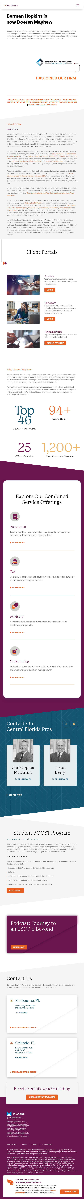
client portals (36, 105)
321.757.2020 (21, 1013)
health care (43, 156)
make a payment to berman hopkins (27, 102)
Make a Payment (55, 343)
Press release (16, 100)
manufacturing (64, 156)
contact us (69, 100)
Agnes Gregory (21, 208)
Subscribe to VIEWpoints (42, 1097)
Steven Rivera (12, 210)
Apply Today (15, 890)
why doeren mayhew (37, 100)
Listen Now (18, 947)
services (56, 100)
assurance (59, 154)
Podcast (52, 105)
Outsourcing (19, 661)
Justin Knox (43, 208)
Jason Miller (53, 208)
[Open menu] (78, 5)
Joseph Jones (33, 208)
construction (34, 156)
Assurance (18, 527)
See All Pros (15, 795)
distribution (53, 156)
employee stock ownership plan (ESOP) (27, 161)
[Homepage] (11, 5)
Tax (12, 571)
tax (53, 154)
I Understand (70, 1192)
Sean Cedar (11, 208)
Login (50, 290)
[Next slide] (74, 724)
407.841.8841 (21, 1057)
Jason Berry (71, 205)
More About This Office (24, 1027)
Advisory (17, 616)
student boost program (63, 102)
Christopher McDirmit (33, 203)
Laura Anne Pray (65, 208)
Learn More (18, 542)
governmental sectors (54, 161)
